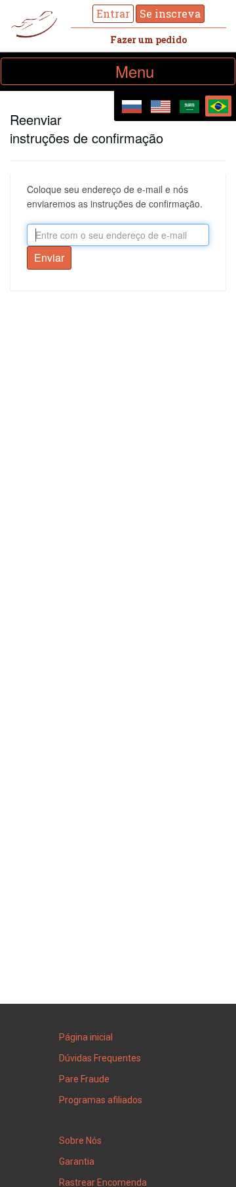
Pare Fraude (84, 1079)
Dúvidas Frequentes (100, 1058)
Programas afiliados (100, 1100)
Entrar (113, 13)
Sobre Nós (80, 1140)
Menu (154, 72)
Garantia (76, 1161)
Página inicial (86, 1037)
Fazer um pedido (148, 39)
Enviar (49, 257)
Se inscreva (170, 13)
